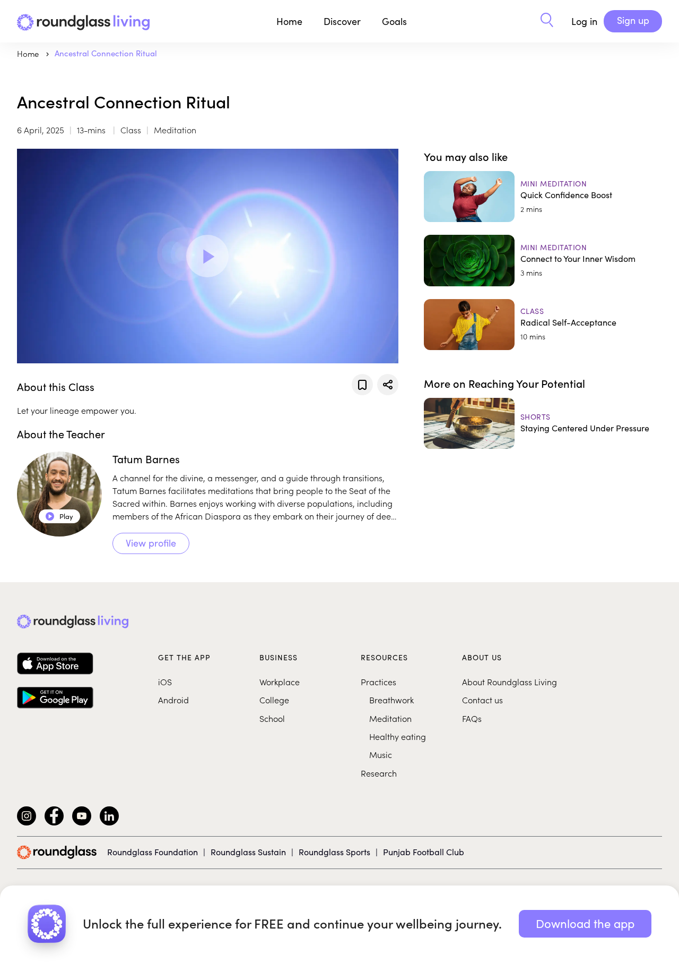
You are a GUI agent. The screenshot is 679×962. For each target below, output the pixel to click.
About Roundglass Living (509, 681)
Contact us (482, 699)
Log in (584, 21)
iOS (165, 681)
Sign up (633, 20)
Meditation (390, 718)
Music (380, 754)
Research (379, 773)
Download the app (585, 923)
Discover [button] (342, 21)
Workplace (279, 681)
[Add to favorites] (362, 384)
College (274, 699)
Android (173, 699)
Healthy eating (397, 736)
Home (289, 21)
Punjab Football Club (423, 851)
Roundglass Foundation (152, 851)
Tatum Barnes (146, 459)
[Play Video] (207, 256)
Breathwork (391, 699)
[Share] (387, 384)
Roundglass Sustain (248, 851)
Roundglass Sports (334, 851)
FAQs (472, 718)
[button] (546, 21)
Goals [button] (394, 21)
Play (59, 516)
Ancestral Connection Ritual (106, 53)
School (272, 718)
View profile (151, 543)
